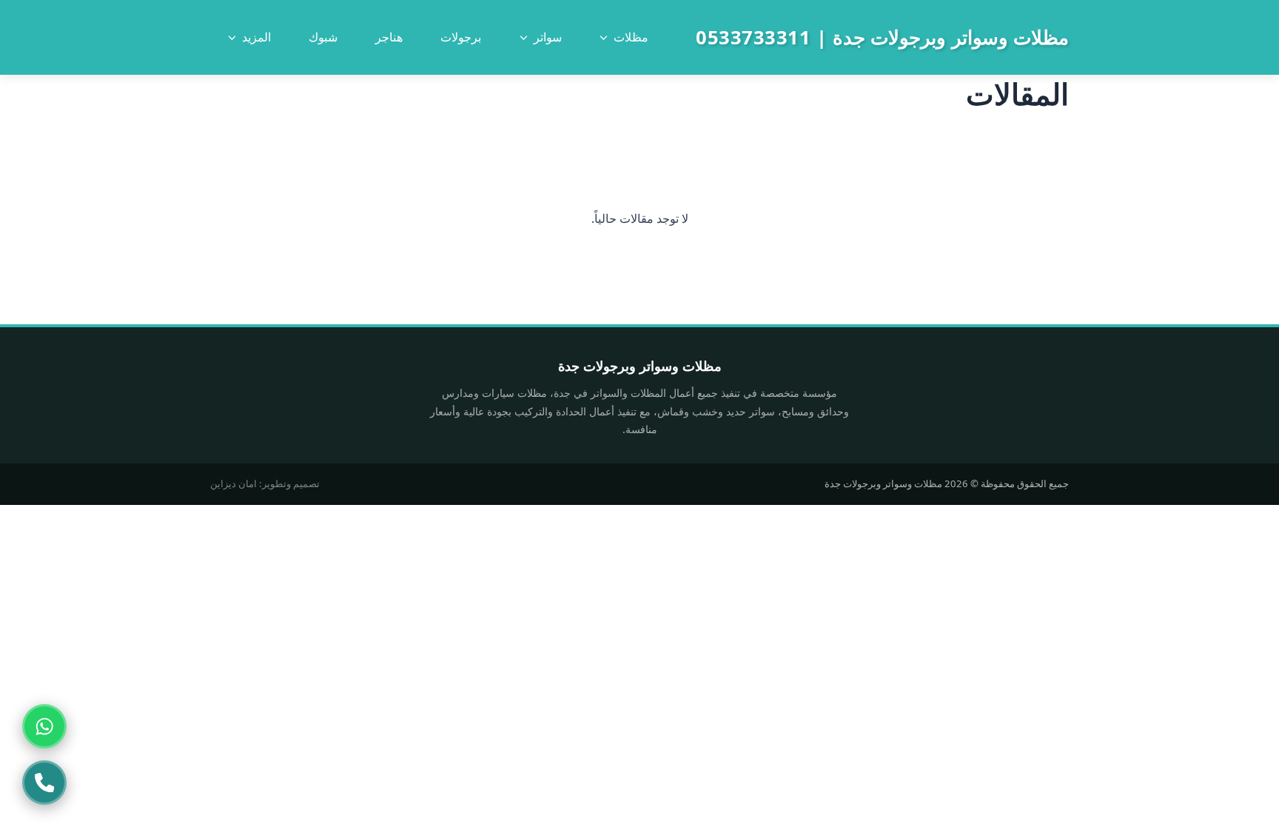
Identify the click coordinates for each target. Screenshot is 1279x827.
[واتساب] (44, 726)
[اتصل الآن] (44, 782)
